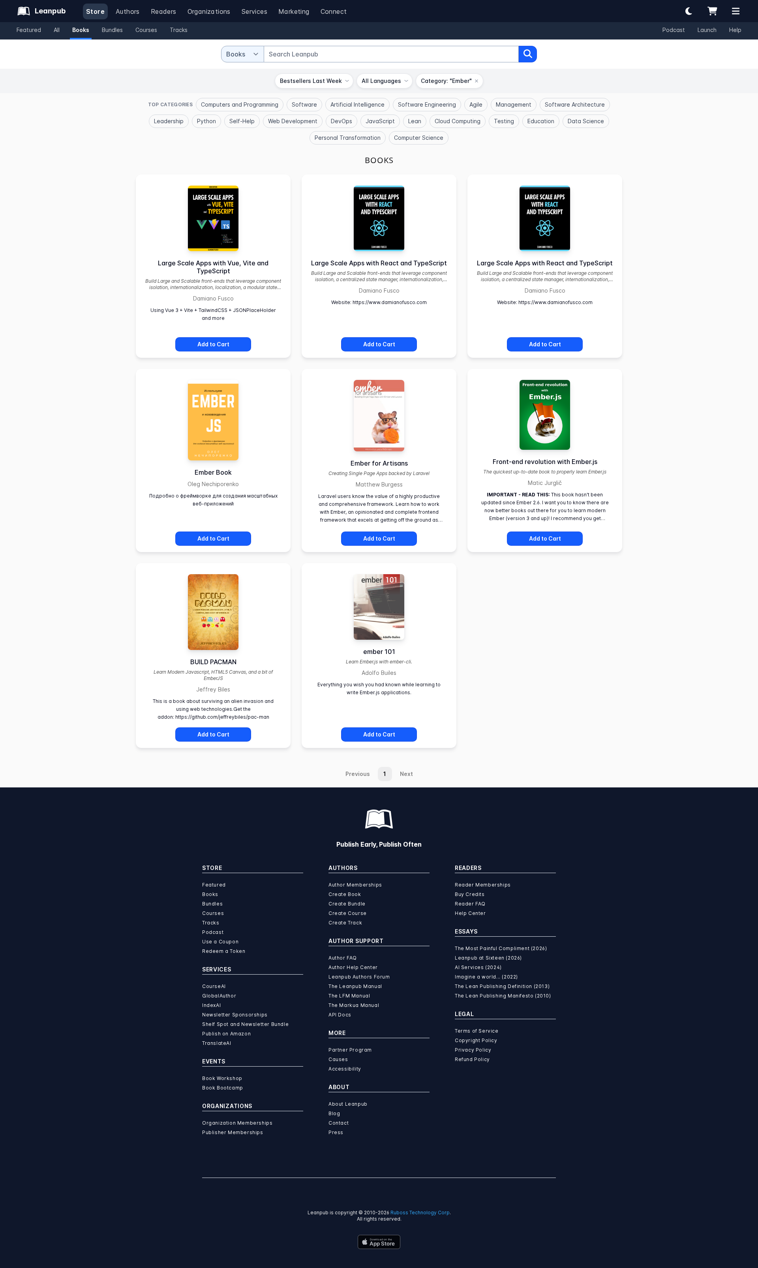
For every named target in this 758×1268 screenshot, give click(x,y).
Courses (146, 29)
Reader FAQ (470, 904)
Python (206, 121)
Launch (707, 29)
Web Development (292, 121)
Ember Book (213, 472)
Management (513, 104)
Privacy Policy (473, 1050)
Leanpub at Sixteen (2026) (488, 958)
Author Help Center (353, 967)
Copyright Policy (476, 1040)
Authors (128, 11)
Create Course (347, 913)
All (57, 29)
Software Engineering (427, 104)
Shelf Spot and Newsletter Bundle (245, 1024)
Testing (504, 121)
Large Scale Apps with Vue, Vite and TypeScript (213, 267)
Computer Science (418, 137)
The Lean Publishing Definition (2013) (502, 986)
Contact (338, 1123)
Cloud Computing (457, 121)
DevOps (341, 121)
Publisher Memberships (232, 1132)
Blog (334, 1113)
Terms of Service (477, 1031)
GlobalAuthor (219, 996)
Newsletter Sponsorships (235, 1015)
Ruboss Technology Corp (420, 1212)
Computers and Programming (239, 104)
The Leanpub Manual (355, 986)
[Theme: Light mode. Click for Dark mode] (688, 11)
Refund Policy (472, 1059)
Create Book (344, 894)
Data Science (586, 121)
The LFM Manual (349, 996)
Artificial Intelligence (357, 104)
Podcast (673, 29)
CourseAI (214, 986)
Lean (414, 121)
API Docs (339, 1015)
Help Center (470, 913)
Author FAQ (342, 958)
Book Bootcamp (222, 1088)
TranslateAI (216, 1043)
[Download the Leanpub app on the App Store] (379, 1242)
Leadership (169, 121)
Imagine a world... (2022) (486, 977)
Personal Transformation (348, 137)
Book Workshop (222, 1078)
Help (735, 29)
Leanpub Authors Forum (359, 977)
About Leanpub (348, 1104)
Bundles (112, 29)
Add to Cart (213, 344)
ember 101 (379, 652)
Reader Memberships (483, 885)
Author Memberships (355, 885)
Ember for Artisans (379, 463)
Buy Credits (470, 894)
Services (254, 11)
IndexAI (211, 1005)
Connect (334, 11)
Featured (29, 29)
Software (304, 104)
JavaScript (380, 121)
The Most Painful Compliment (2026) (501, 948)
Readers (163, 11)
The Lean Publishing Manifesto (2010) (503, 996)
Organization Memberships (237, 1123)
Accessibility (344, 1069)
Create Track (345, 923)
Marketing (294, 11)
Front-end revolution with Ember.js (545, 462)
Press (335, 1132)
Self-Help (242, 121)
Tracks (179, 29)
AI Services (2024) (478, 967)
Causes (338, 1059)
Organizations (209, 11)
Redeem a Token (223, 951)
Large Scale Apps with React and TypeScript (379, 263)
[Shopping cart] (712, 11)
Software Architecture (575, 104)
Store (95, 11)
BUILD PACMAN (213, 662)
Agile (475, 104)
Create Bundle (347, 904)
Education (540, 121)
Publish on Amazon (226, 1034)
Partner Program (350, 1050)
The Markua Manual (353, 1005)
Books (80, 29)
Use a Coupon (220, 942)
